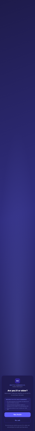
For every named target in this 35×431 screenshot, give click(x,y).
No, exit (17, 420)
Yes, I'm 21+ (17, 415)
